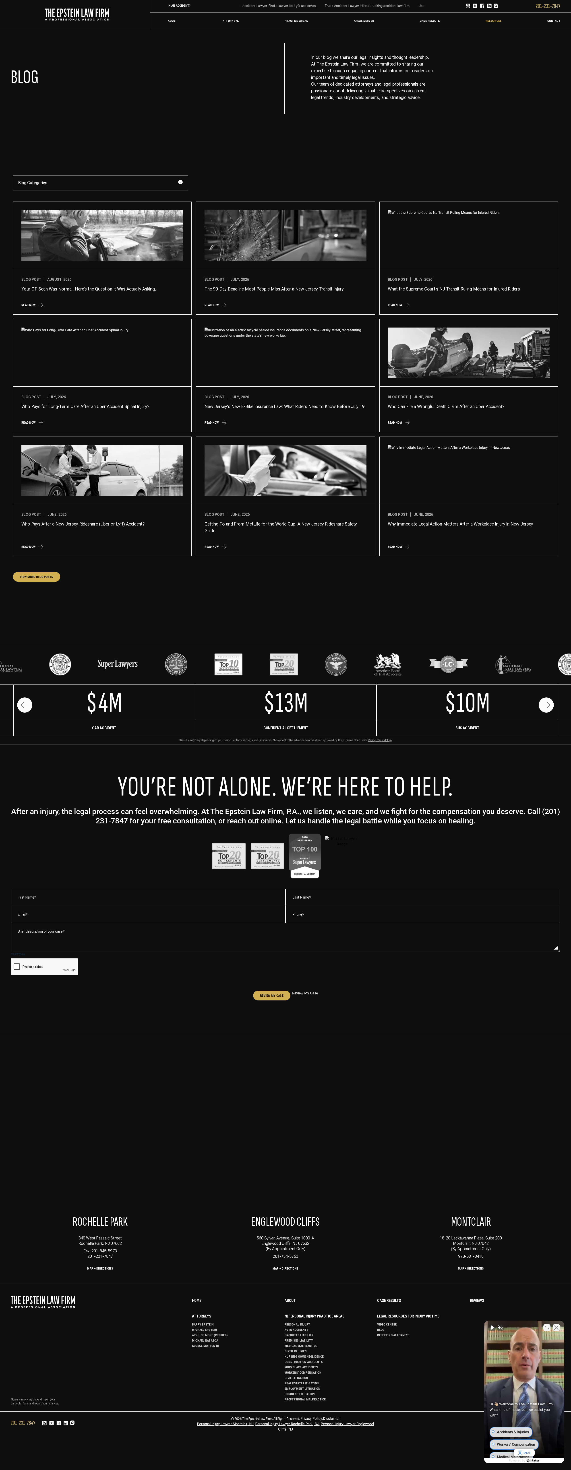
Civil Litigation (296, 1378)
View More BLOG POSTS (36, 577)
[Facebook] (482, 6)
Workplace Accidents (301, 1367)
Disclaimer (331, 1418)
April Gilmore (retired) (210, 1335)
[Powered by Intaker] (533, 1460)
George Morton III (205, 1346)
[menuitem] (172, 20)
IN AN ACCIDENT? (179, 5)
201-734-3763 (285, 1256)
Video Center (387, 1324)
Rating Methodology (380, 740)
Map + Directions (100, 1268)
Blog (380, 1330)
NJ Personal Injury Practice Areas (315, 1316)
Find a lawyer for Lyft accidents (274, 6)
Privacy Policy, (311, 1418)
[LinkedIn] (489, 6)
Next (546, 705)
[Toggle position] (546, 1327)
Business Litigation (300, 1394)
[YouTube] (468, 6)
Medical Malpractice (301, 1346)
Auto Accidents (296, 1330)
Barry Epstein (203, 1324)
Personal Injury (297, 1324)
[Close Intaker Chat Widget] (556, 1327)
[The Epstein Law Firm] (77, 14)
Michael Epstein (204, 1330)
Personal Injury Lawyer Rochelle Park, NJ (287, 1424)
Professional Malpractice (305, 1399)
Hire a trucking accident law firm (367, 6)
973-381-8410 (471, 1256)
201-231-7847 (100, 1256)
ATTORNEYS (201, 1316)
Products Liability (299, 1335)
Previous (24, 705)
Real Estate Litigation (302, 1383)
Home (196, 1300)
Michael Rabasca (205, 1340)
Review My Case (271, 995)
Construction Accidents (304, 1362)
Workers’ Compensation (303, 1372)
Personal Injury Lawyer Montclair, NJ (225, 1424)
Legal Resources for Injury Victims (408, 1316)
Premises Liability (299, 1340)
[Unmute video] (492, 1327)
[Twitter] (475, 6)
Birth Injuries (296, 1351)
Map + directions (285, 1268)
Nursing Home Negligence (304, 1356)
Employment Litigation (302, 1388)
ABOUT (290, 1300)
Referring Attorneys (393, 1335)
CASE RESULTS (389, 1300)
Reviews (477, 1300)
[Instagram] (496, 6)
